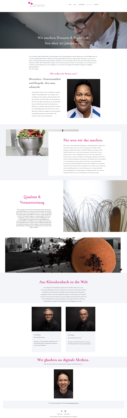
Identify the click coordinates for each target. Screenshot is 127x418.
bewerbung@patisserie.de (72, 403)
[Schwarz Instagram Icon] (65, 411)
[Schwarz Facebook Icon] (62, 411)
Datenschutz (67, 414)
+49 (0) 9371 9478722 (56, 403)
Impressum (60, 414)
